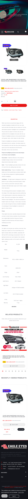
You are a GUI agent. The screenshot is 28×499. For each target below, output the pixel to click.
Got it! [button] (14, 496)
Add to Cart (14, 105)
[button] (2, 338)
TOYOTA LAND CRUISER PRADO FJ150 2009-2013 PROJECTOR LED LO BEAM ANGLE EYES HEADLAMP (14, 416)
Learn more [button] (21, 492)
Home (14, 13)
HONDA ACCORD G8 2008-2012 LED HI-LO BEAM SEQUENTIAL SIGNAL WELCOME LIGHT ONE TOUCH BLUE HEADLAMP (14, 357)
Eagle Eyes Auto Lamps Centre (11, 91)
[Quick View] (3, 333)
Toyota (19, 110)
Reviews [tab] (14, 306)
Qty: (2, 101)
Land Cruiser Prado (13, 110)
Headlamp (6, 110)
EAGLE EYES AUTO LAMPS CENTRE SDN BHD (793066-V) (15, 487)
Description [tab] (14, 119)
